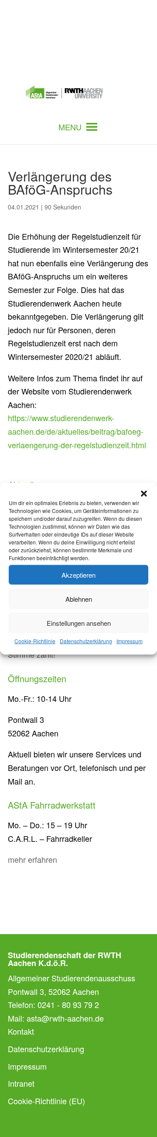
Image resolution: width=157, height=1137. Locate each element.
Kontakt (21, 1031)
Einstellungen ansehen (79, 622)
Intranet (21, 1083)
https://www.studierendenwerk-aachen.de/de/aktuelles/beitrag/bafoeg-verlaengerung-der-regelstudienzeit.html (77, 431)
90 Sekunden (62, 206)
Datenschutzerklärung (86, 641)
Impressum (129, 641)
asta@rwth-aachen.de (65, 1018)
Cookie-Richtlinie (34, 641)
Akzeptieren (78, 574)
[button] (144, 493)
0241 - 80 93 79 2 (68, 1004)
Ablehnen (78, 598)
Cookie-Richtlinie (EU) (46, 1100)
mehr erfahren (32, 859)
